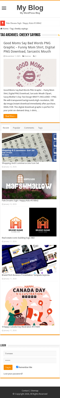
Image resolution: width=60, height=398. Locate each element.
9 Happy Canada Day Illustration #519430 (21, 327)
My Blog (30, 7)
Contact (25, 390)
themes (27, 56)
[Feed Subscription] (59, 35)
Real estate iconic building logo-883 (18, 238)
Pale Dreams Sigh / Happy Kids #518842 (23, 23)
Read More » (10, 116)
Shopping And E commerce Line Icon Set (20, 163)
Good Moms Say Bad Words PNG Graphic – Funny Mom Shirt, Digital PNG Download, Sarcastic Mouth (29, 47)
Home (5, 28)
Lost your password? (13, 374)
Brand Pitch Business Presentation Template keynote (26, 275)
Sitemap (34, 390)
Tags (40, 128)
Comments (29, 128)
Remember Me (25, 367)
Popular (16, 128)
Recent (6, 128)
